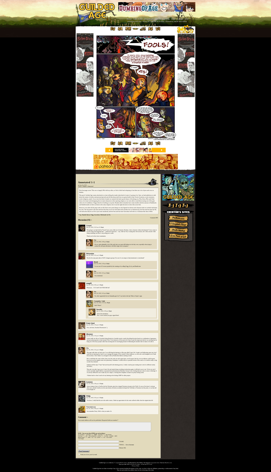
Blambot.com (168, 462)
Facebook (131, 464)
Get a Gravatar (130, 444)
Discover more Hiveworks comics (121, 150)
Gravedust (97, 215)
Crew (140, 19)
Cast (135, 19)
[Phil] (89, 245)
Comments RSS (154, 217)
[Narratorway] (81, 412)
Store (173, 19)
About (129, 19)
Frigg (92, 215)
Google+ (138, 464)
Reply (102, 227)
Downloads (149, 19)
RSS (187, 19)
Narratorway (91, 407)
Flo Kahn (124, 462)
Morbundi (103, 215)
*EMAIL (126, 444)
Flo (95, 240)
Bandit (84, 215)
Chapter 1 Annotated (87, 186)
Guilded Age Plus (162, 19)
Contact (180, 19)
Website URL (122, 448)
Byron (88, 215)
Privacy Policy (135, 466)
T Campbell (117, 462)
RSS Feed (149, 464)
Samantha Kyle (155, 462)
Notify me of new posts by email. (88, 454)
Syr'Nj (108, 215)
